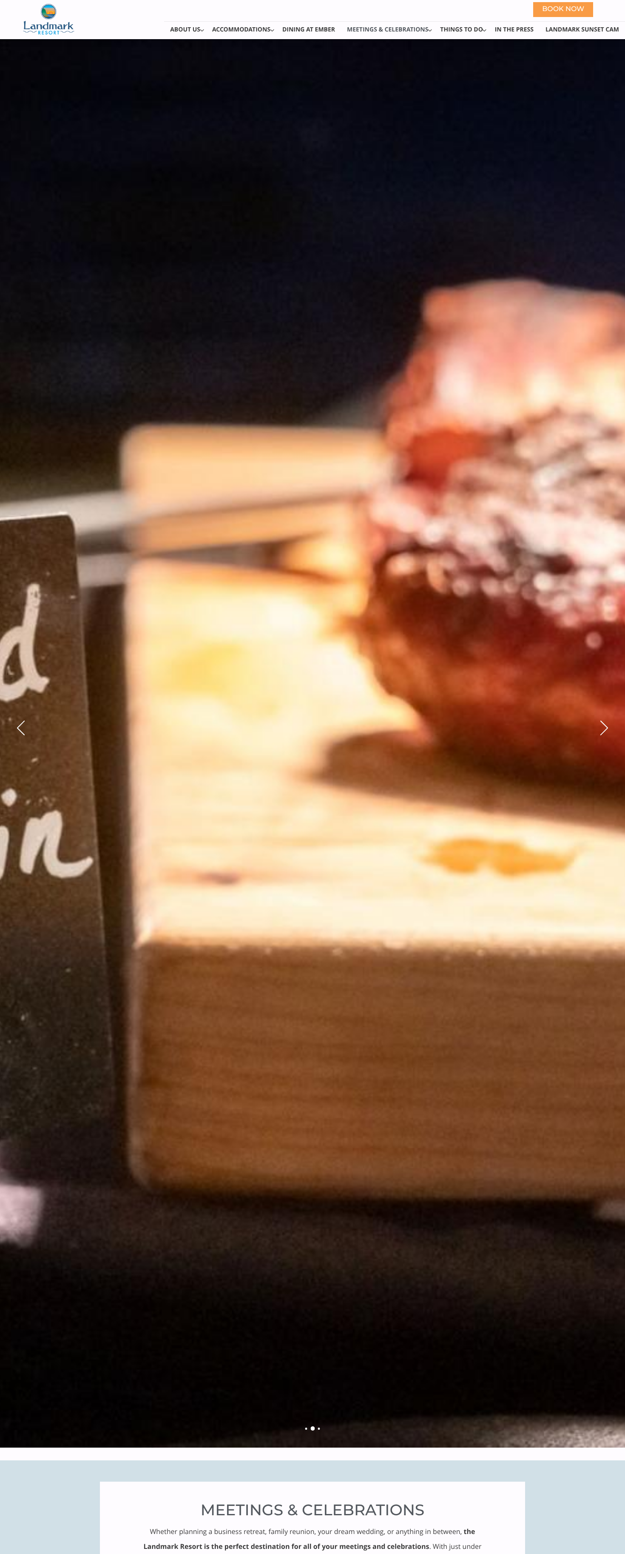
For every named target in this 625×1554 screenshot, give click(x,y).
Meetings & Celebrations (387, 30)
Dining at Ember (308, 30)
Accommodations (241, 30)
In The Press (514, 30)
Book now (563, 9)
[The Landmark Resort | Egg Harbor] (306, 1429)
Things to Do (461, 30)
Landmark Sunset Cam (582, 30)
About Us (185, 30)
